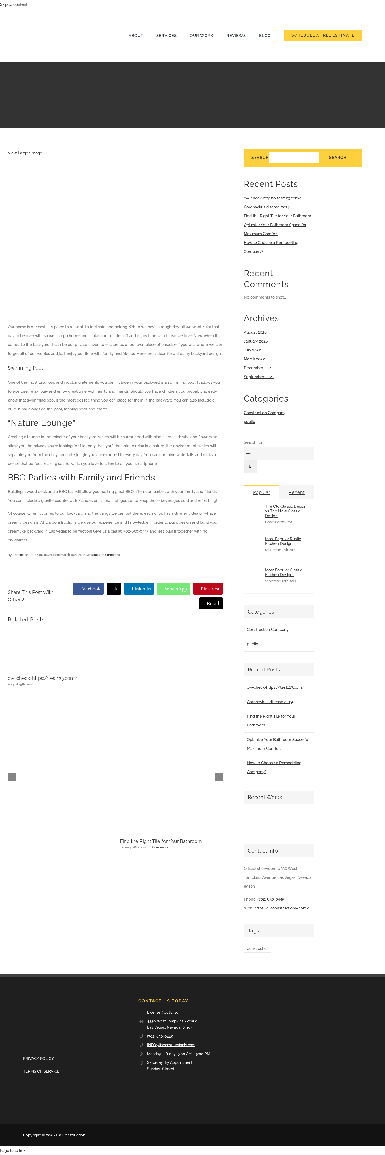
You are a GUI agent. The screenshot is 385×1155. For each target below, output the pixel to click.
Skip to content (14, 4)
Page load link (12, 1150)
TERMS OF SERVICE (41, 1071)
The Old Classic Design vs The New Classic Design (285, 511)
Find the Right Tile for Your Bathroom (161, 841)
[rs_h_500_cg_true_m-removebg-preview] (62, 10)
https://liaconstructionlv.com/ (281, 908)
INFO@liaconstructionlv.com (171, 1045)
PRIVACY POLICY (38, 1058)
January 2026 (256, 341)
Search (260, 157)
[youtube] (352, 1135)
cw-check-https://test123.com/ (43, 678)
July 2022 (252, 350)
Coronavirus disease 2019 (267, 207)
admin (17, 555)
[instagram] (360, 1135)
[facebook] (343, 1135)
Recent (297, 492)
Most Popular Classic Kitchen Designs (283, 572)
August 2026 (255, 332)
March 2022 (254, 359)
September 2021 (259, 377)
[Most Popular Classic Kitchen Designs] (256, 583)
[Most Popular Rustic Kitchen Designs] (256, 552)
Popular (261, 492)
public (249, 421)
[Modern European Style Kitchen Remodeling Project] (253, 822)
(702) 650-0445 (270, 899)
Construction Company (102, 555)
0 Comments (159, 847)
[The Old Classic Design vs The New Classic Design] (256, 520)
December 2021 (258, 368)
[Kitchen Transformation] (272, 822)
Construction (257, 948)
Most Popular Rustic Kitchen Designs (283, 541)
